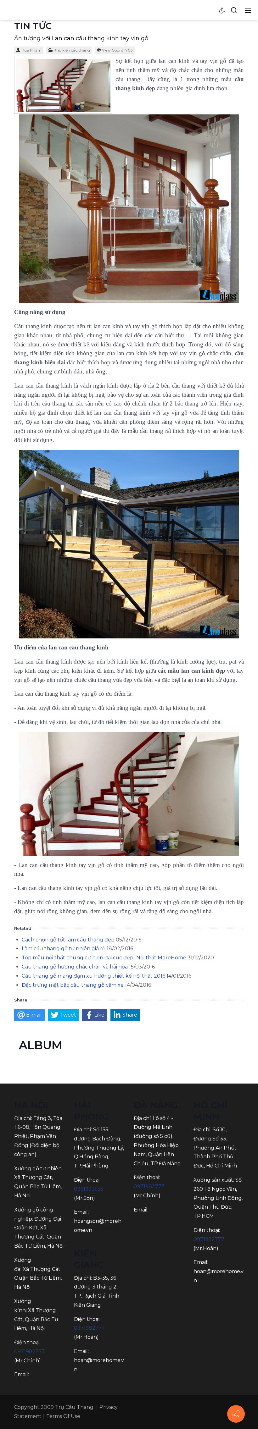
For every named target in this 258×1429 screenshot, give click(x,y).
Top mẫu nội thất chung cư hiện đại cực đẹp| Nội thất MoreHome (104, 958)
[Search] (233, 10)
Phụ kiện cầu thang (71, 50)
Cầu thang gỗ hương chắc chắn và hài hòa (75, 967)
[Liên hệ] (236, 1414)
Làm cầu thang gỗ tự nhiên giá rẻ (63, 949)
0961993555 (88, 1189)
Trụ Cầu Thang (74, 1407)
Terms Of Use (63, 1416)
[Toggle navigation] (248, 10)
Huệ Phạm (31, 50)
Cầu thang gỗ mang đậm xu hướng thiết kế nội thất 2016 (93, 976)
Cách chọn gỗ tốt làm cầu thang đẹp (68, 940)
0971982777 (29, 1352)
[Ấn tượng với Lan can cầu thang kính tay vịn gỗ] (63, 85)
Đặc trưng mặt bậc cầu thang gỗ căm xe (73, 985)
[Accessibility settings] (222, 10)
